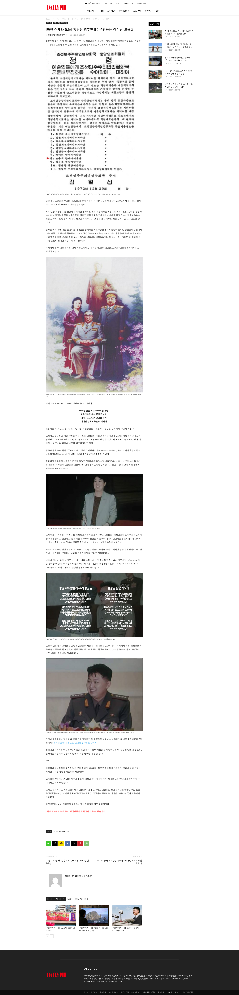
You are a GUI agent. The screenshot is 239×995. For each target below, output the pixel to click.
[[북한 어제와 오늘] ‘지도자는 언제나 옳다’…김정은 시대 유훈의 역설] (155, 48)
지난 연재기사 (113, 992)
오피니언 (111, 11)
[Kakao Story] (61, 843)
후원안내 (103, 992)
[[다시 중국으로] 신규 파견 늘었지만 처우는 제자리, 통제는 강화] (155, 34)
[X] (74, 843)
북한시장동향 (124, 11)
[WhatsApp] (86, 843)
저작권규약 (135, 992)
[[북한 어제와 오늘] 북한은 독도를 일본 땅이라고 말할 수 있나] (94, 915)
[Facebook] (67, 843)
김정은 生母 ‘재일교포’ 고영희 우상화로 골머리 (75, 742)
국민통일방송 (141, 3)
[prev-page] (47, 936)
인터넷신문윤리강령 (148, 992)
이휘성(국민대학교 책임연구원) (57, 35)
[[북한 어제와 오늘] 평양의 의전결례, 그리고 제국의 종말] (127, 915)
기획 (102, 11)
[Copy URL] (55, 843)
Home (48, 19)
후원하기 (148, 11)
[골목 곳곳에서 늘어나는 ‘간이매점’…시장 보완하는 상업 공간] (155, 61)
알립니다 (94, 992)
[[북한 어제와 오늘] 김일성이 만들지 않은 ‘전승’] (61, 915)
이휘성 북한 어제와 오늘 (70, 19)
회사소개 (85, 992)
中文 (133, 3)
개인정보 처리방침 (187, 992)
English (126, 3)
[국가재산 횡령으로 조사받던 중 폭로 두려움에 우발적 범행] (155, 74)
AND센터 (137, 11)
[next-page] (52, 936)
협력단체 (161, 992)
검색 (157, 11)
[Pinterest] (80, 843)
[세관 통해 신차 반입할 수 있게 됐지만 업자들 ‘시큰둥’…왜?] (155, 88)
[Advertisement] (93, 821)
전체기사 (90, 11)
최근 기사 (154, 24)
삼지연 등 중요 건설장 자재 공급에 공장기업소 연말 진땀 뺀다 (119, 861)
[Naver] (48, 843)
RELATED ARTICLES (55, 899)
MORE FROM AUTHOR (77, 899)
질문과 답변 (125, 992)
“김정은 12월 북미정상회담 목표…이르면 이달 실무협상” (67, 861)
